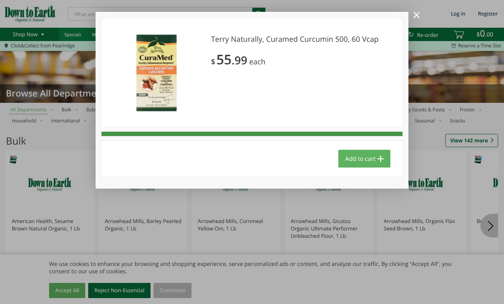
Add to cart (360, 159)
